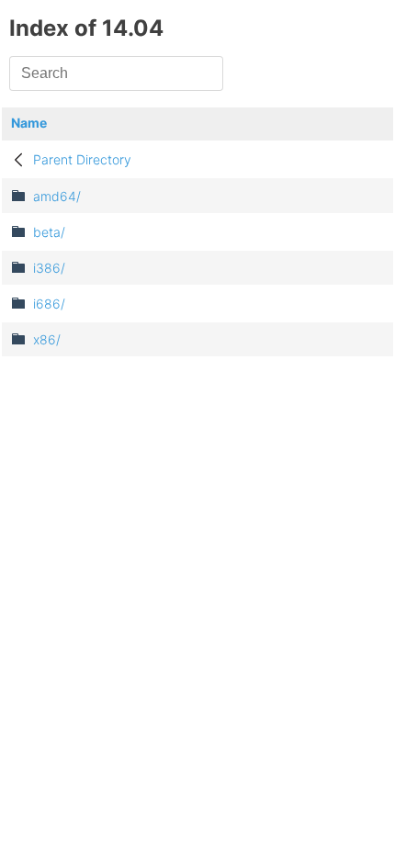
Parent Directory (82, 159)
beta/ (49, 232)
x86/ (47, 339)
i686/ (49, 303)
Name (29, 122)
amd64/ (57, 196)
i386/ (49, 268)
